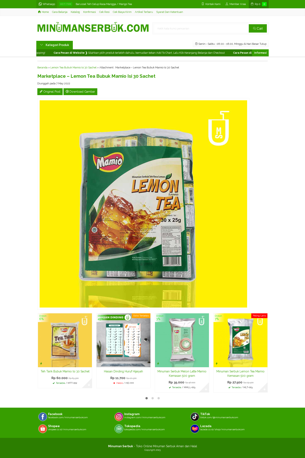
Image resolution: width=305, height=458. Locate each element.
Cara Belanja (59, 11)
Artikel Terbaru (144, 11)
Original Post (51, 91)
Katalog (75, 11)
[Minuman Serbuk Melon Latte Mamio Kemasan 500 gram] (182, 340)
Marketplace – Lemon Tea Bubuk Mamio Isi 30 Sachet (96, 76)
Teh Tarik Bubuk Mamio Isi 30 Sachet (65, 371)
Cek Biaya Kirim (122, 11)
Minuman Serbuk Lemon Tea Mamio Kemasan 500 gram (240, 373)
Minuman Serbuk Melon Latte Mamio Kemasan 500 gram (181, 373)
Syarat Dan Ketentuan (169, 11)
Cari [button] (259, 28)
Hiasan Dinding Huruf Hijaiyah (123, 371)
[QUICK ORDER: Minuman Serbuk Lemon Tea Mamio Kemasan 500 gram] (217, 363)
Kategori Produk (57, 45)
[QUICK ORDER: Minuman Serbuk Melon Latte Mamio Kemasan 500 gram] (158, 363)
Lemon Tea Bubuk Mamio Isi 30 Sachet (73, 67)
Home (45, 11)
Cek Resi (104, 11)
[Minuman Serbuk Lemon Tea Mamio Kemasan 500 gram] (240, 340)
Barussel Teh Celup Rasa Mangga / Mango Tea (104, 4)
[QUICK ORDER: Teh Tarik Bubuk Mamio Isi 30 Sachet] (41, 363)
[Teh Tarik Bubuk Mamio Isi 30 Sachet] (65, 340)
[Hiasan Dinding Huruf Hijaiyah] (123, 340)
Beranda (42, 67)
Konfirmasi (89, 11)
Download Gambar (82, 91)
